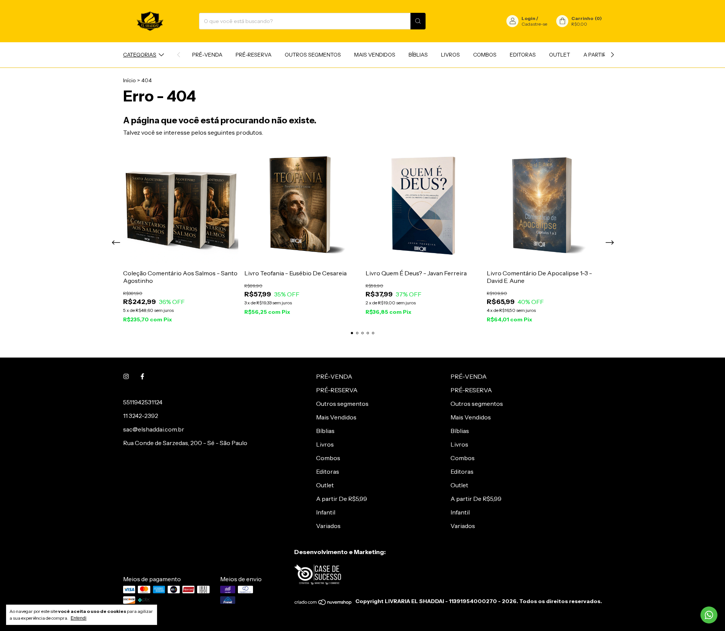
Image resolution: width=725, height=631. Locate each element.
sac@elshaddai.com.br (153, 429)
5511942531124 (142, 402)
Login (528, 18)
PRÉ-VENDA (207, 54)
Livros (450, 54)
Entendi (78, 618)
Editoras (523, 54)
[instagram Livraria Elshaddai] (126, 376)
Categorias (139, 54)
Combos (485, 54)
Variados (328, 526)
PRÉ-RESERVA (253, 54)
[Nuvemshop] (323, 603)
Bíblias (418, 54)
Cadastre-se (534, 24)
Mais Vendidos (374, 54)
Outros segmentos (313, 54)
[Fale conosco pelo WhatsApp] (708, 614)
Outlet (559, 54)
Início (129, 80)
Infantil (325, 512)
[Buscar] (418, 21)
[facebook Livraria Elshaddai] (142, 376)
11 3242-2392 (140, 415)
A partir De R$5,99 (341, 498)
